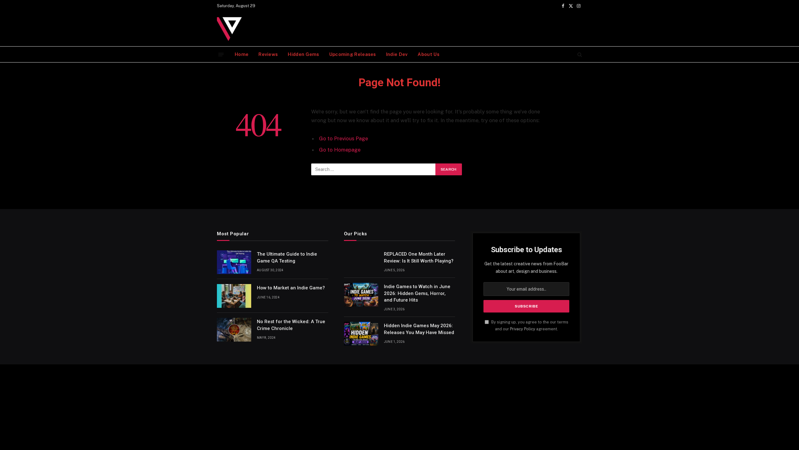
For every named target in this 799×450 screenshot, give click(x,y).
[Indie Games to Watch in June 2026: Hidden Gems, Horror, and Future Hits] (361, 295)
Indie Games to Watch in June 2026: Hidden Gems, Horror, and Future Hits (417, 293)
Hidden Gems (303, 54)
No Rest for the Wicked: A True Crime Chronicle (291, 325)
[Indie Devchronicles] (231, 29)
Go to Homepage (339, 150)
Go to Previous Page (343, 138)
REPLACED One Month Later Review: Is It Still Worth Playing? (418, 257)
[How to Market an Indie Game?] (234, 296)
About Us (428, 54)
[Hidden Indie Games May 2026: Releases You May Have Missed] (361, 334)
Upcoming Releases (352, 54)
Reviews (268, 54)
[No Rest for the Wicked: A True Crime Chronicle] (234, 330)
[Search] (579, 55)
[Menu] (221, 54)
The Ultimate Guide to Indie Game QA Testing (287, 257)
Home (241, 54)
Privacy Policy (522, 329)
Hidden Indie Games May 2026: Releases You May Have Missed (419, 329)
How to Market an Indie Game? (291, 288)
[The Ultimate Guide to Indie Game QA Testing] (234, 262)
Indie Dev (397, 54)
